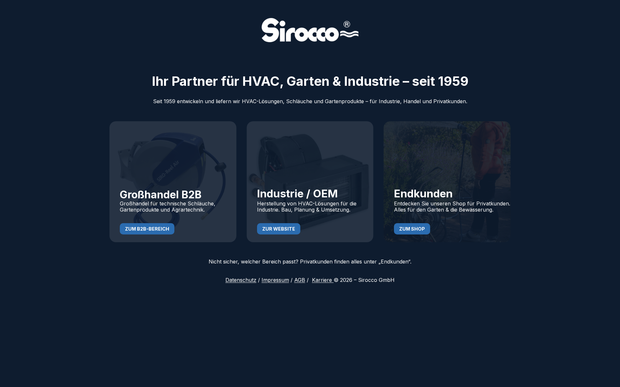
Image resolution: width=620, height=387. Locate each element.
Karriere (323, 280)
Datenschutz (240, 280)
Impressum (275, 280)
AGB (299, 280)
